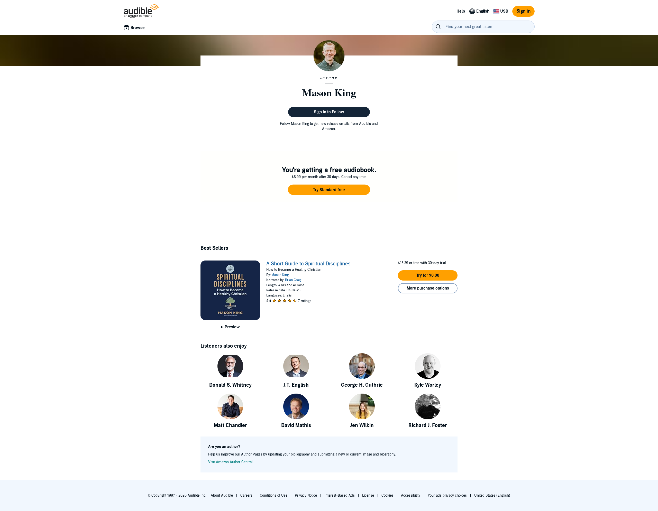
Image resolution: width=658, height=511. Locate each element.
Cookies (387, 495)
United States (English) (492, 495)
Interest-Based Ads (339, 495)
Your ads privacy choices (447, 495)
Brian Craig (293, 280)
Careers (246, 495)
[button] (329, 190)
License (368, 495)
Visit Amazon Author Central (230, 462)
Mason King (280, 275)
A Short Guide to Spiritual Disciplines (308, 264)
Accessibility (410, 495)
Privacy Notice (306, 495)
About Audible (222, 495)
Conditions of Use (273, 495)
